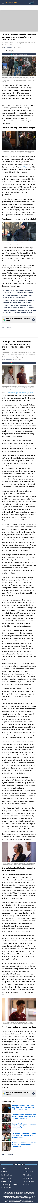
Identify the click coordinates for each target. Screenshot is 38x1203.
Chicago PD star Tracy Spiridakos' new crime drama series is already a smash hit (18, 306)
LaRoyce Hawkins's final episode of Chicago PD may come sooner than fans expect (19, 311)
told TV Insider (25, 167)
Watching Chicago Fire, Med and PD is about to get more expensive (17, 296)
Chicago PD (10, 327)
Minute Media (10, 1192)
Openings (26, 1168)
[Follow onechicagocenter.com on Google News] (33, 319)
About (3, 1168)
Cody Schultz (8, 359)
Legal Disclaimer (29, 1181)
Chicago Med (10, 1154)
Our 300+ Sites (28, 1172)
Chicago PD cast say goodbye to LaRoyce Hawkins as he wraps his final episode (18, 301)
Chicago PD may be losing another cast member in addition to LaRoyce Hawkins (18, 291)
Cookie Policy (6, 1181)
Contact (4, 1172)
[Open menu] (3, 3)
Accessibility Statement (9, 1185)
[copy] (12, 51)
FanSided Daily (6, 1175)
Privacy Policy (6, 1178)
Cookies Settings (7, 1188)
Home (3, 327)
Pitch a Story (27, 1175)
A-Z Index (26, 1185)
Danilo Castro (8, 47)
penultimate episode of (19, 393)
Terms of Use (27, 1178)
